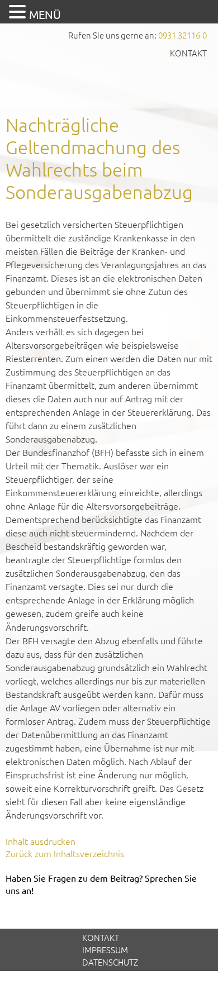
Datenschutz (110, 962)
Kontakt (188, 53)
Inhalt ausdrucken (40, 841)
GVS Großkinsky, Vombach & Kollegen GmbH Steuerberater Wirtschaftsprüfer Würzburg (109, 82)
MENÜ (45, 14)
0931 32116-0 (182, 35)
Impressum (105, 949)
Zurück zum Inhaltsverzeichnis (65, 853)
